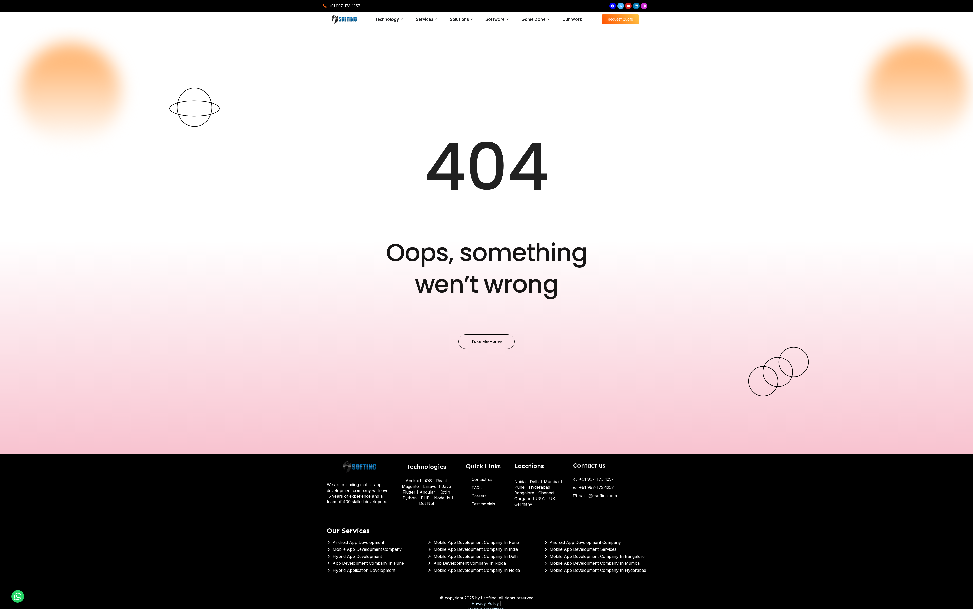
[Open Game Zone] (548, 19)
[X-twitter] (620, 6)
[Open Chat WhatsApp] (17, 596)
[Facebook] (612, 6)
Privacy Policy (485, 603)
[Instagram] (644, 6)
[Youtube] (628, 6)
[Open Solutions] (471, 19)
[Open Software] (507, 19)
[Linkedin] (636, 6)
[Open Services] (435, 19)
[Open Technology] (401, 19)
